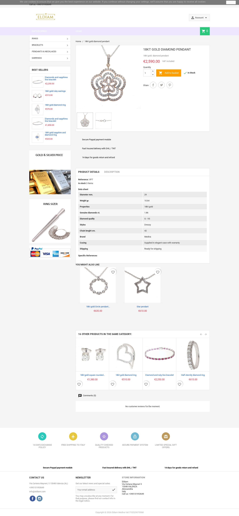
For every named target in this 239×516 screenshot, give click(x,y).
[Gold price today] (50, 172)
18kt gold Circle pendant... (98, 306)
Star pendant (142, 306)
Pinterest (170, 85)
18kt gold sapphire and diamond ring (55, 133)
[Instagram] (39, 498)
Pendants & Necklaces (44, 51)
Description (112, 171)
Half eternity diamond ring (193, 375)
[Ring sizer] (50, 221)
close (231, 2)
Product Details (88, 171)
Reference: (83, 179)
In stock (82, 183)
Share (153, 85)
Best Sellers (40, 69)
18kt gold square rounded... (92, 375)
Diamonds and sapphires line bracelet (56, 78)
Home (79, 31)
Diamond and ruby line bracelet (159, 375)
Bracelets (37, 45)
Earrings (37, 58)
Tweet (161, 85)
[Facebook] (32, 498)
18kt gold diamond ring (55, 105)
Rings (35, 38)
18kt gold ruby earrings (55, 91)
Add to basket (169, 73)
